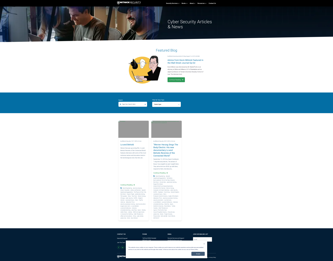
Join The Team (121, 242)
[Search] (145, 104)
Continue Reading (175, 80)
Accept (198, 253)
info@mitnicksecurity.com (175, 240)
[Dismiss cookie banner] (204, 244)
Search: (120, 100)
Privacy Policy (212, 257)
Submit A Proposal (122, 238)
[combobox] (132, 104)
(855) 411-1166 (146, 240)
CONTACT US (121, 234)
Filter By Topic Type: (158, 100)
